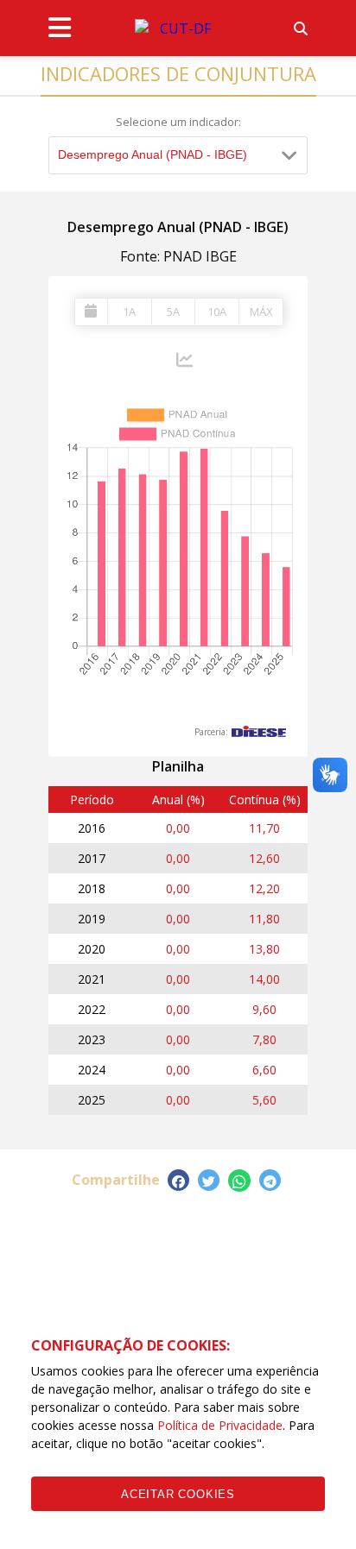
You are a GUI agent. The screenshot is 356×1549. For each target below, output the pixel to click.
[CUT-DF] (178, 28)
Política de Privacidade (220, 1425)
